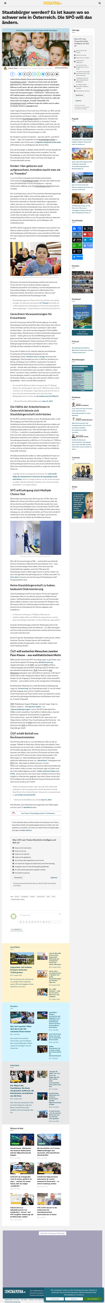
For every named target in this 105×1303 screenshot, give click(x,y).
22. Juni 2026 (43, 1158)
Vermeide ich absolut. (22, 873)
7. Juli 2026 (54, 1058)
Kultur (41, 1203)
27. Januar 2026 (17, 1220)
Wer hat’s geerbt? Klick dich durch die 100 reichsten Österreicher (20, 1029)
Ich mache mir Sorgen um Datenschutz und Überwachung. (35, 863)
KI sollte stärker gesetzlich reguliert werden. (30, 870)
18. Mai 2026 (16, 1189)
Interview (15, 1143)
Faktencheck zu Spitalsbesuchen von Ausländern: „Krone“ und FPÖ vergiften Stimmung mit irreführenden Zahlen (21, 1212)
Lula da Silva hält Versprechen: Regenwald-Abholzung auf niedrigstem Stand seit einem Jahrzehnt (55, 959)
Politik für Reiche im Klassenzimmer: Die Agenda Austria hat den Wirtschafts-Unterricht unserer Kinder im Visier (82, 444)
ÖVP (48, 896)
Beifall (26, 807)
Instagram (24, 896)
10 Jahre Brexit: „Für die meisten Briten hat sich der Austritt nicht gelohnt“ (55, 1114)
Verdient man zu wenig (35, 356)
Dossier (14, 1021)
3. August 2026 (55, 999)
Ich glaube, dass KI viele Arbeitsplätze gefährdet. (32, 866)
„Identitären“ (42, 760)
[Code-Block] (40, 922)
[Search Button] (100, 3)
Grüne (17, 896)
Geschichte (16, 1080)
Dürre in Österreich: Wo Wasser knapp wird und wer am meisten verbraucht (82, 187)
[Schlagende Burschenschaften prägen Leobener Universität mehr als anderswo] (82, 131)
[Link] (43, 922)
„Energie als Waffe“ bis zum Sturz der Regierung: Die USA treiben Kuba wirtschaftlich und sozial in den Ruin (55, 1079)
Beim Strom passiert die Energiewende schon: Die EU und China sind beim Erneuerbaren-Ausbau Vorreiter (81, 427)
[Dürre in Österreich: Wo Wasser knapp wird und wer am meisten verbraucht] (82, 177)
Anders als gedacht (19, 1172)
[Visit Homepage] (52, 3)
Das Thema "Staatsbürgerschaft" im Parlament (38, 813)
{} (46, 922)
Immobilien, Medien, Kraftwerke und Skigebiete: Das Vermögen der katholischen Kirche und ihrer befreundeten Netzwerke (54, 1020)
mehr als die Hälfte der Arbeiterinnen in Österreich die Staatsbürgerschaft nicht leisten (35, 476)
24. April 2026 (43, 1186)
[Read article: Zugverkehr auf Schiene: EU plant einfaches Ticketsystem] (22, 958)
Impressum (8, 1299)
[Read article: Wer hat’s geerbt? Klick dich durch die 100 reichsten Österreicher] (22, 1018)
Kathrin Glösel (13, 68)
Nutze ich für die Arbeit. (23, 848)
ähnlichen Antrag (46, 662)
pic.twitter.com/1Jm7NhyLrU (47, 396)
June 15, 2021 (47, 401)
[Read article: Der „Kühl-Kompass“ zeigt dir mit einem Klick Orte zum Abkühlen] (42, 992)
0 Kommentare (62, 68)
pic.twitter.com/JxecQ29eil (25, 795)
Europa (14, 962)
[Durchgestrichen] (29, 922)
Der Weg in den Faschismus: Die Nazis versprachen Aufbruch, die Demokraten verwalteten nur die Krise (22, 1090)
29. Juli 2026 (16, 1034)
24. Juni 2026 (54, 1121)
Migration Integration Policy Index (48, 142)
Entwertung (23, 688)
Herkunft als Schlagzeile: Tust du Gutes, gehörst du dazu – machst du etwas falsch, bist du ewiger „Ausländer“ (21, 1181)
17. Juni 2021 (48, 68)
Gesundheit (16, 1203)
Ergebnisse (54, 877)
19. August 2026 (17, 975)
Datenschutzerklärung (12, 1302)
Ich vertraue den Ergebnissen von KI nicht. (29, 860)
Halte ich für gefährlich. (23, 857)
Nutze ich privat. (20, 851)
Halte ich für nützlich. (22, 854)
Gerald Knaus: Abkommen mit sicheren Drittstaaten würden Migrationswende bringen (55, 1099)
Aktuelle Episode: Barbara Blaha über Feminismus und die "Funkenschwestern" (82, 350)
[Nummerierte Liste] (32, 922)
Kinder (32, 896)
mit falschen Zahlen (33, 707)
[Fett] (20, 922)
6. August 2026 (55, 985)
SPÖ (53, 896)
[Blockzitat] (38, 922)
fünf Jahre (14, 577)
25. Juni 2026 (54, 1107)
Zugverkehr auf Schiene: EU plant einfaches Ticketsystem (21, 969)
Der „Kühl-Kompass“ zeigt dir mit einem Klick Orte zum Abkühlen (54, 992)
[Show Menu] (5, 3)
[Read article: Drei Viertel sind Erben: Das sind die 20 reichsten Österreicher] (42, 1037)
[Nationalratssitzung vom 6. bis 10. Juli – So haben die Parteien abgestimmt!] (82, 378)
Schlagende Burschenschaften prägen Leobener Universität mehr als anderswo (82, 142)
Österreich (40, 896)
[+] (49, 922)
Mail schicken (27, 830)
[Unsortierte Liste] (35, 922)
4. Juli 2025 (42, 1217)
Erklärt (42, 1143)
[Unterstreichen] (26, 922)
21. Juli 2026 (54, 1030)
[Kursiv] (23, 922)
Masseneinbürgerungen (20, 709)
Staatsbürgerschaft (17, 899)
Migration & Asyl (25, 68)
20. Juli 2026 (54, 1042)
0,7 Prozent (44, 303)
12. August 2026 (55, 967)
